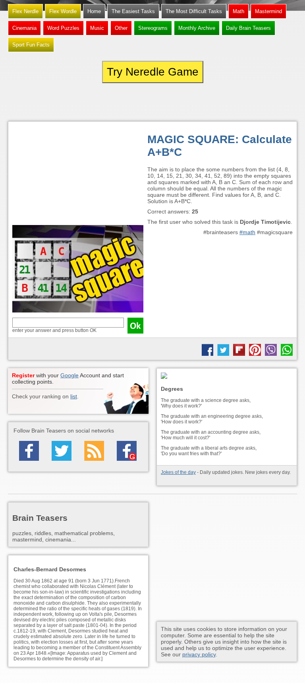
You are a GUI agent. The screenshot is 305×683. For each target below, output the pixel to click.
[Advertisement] (77, 175)
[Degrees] (227, 376)
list (73, 396)
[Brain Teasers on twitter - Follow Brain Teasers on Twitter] (61, 451)
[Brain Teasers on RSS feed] (94, 451)
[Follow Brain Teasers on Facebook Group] (126, 451)
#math (247, 232)
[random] (152, 102)
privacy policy (199, 654)
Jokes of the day (178, 472)
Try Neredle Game (153, 72)
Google (69, 375)
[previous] (51, 102)
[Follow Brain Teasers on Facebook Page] (29, 451)
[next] (253, 102)
